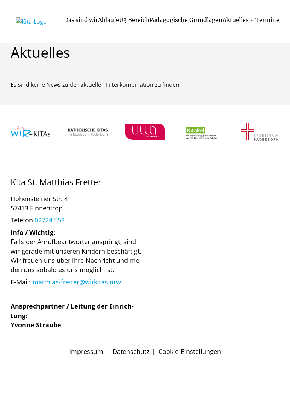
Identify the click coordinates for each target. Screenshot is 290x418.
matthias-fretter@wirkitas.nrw (77, 282)
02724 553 (50, 220)
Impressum (86, 351)
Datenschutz (130, 351)
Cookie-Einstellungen (189, 351)
